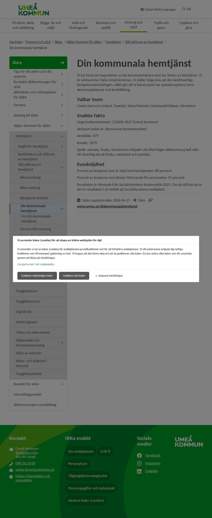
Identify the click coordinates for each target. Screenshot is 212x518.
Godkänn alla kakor (74, 275)
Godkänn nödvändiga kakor (37, 275)
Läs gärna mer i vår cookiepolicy (35, 264)
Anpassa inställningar (111, 275)
